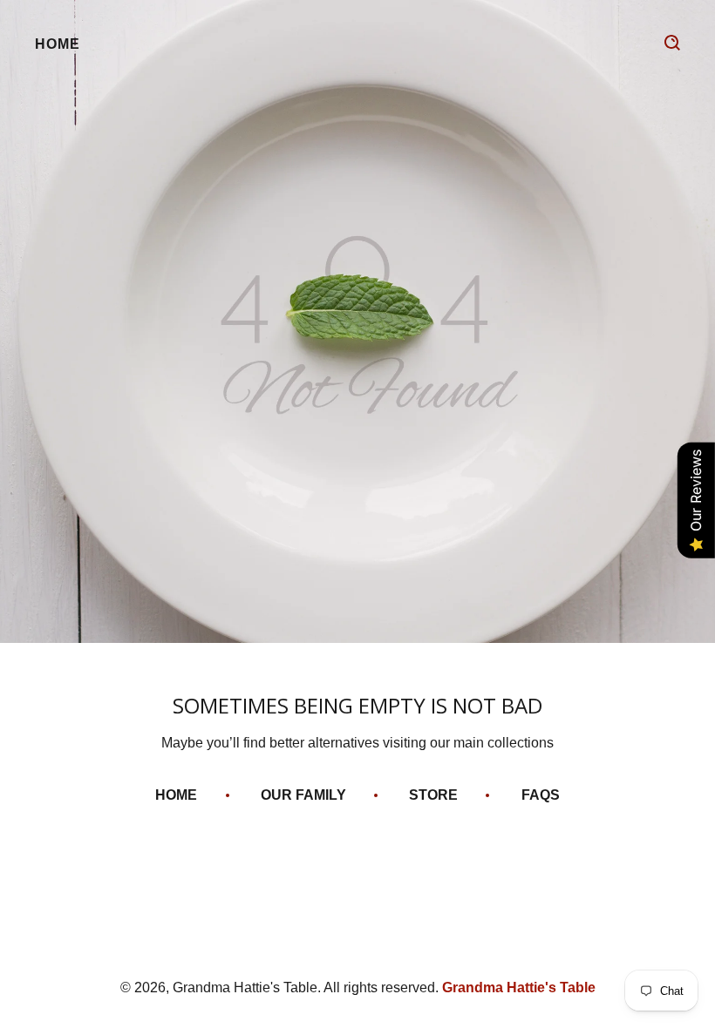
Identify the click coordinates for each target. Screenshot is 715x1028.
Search (672, 42)
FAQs (540, 795)
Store (433, 795)
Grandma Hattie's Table (519, 987)
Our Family (303, 795)
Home (57, 44)
